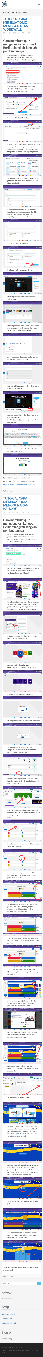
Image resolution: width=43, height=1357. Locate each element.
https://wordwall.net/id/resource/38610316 (19, 485)
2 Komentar (9, 491)
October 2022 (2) (8, 1319)
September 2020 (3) (9, 1323)
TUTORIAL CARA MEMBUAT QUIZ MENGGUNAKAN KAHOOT (15, 503)
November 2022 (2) (9, 1314)
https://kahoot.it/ (13, 1134)
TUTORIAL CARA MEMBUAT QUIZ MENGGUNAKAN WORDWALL (15, 24)
